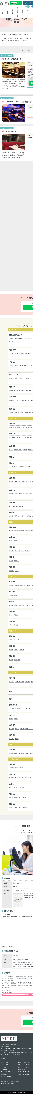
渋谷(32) (11, 341)
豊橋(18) (11, 481)
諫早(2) (22, 728)
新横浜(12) (17, 40)
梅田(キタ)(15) (22, 437)
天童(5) (16, 540)
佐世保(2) (27, 728)
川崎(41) (9, 38)
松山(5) (11, 753)
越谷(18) (28, 353)
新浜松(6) (25, 493)
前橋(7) (22, 412)
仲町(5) (22, 778)
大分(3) (11, 718)
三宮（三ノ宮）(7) (18, 449)
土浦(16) (18, 400)
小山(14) (18, 390)
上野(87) (11, 338)
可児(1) (29, 516)
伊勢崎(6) (27, 412)
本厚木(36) (15, 38)
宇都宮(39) (12, 390)
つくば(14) (23, 400)
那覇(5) (16, 753)
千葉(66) (11, 365)
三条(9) (24, 427)
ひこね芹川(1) (28, 467)
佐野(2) (23, 390)
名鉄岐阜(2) (18, 516)
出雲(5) (16, 615)
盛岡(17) (11, 570)
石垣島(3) (21, 753)
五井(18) (26, 365)
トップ (2, 12)
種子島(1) (28, 708)
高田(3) (27, 778)
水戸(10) (29, 400)
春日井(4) (28, 481)
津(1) (21, 506)
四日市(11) (12, 506)
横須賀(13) (11, 40)
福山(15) (17, 585)
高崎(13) (17, 412)
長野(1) (21, 768)
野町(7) (11, 797)
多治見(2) (11, 516)
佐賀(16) (11, 738)
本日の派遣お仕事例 (6, 1071)
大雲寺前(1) (22, 605)
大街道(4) (21, 649)
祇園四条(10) (12, 427)
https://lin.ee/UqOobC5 (15, 1054)
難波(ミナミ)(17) (13, 437)
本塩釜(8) (21, 530)
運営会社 (22, 12)
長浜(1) (11, 467)
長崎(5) (17, 728)
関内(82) (4, 38)
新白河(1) (27, 550)
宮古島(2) (27, 753)
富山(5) (11, 807)
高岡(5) (16, 807)
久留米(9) (17, 681)
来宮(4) (31, 493)
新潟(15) (11, 778)
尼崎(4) (25, 449)
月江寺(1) (22, 787)
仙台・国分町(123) (14, 530)
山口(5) (16, 595)
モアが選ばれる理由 (17, 12)
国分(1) (19, 708)
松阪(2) (18, 506)
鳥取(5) (11, 625)
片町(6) (16, 797)
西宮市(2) (30, 449)
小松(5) (25, 797)
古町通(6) (17, 778)
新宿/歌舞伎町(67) (19, 338)
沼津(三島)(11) (18, 493)
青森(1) (11, 560)
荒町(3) (21, 807)
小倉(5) (22, 681)
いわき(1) (21, 550)
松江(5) (11, 615)
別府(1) (16, 718)
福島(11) (11, 550)
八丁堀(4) (28, 585)
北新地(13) (29, 437)
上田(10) (11, 768)
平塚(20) (26, 38)
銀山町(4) (22, 585)
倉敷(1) (16, 605)
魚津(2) (25, 807)
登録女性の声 (4, 1074)
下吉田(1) (16, 787)
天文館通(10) (12, 708)
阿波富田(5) (17, 659)
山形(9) (11, 540)
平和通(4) (27, 681)
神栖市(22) (12, 400)
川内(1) (24, 708)
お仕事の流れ (7, 12)
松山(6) (11, 649)
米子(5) (16, 625)
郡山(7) (16, 550)
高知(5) (11, 639)
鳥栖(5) (16, 738)
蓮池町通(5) (17, 639)
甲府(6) (11, 787)
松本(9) (16, 768)
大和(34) (21, 38)
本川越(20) (17, 353)
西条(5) (16, 649)
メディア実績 (4, 1069)
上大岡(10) (24, 40)
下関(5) (11, 595)
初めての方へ (12, 12)
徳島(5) (11, 659)
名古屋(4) (22, 481)
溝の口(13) (5, 40)
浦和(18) (23, 353)
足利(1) (28, 390)
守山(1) (22, 467)
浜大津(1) (16, 467)
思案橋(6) (11, 728)
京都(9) (19, 427)
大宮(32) (11, 353)
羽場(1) (24, 516)
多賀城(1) (27, 530)
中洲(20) (11, 681)
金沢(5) (21, 797)
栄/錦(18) (17, 481)
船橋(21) (21, 365)
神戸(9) (11, 449)
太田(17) (11, 412)
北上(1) (16, 570)
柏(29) (16, 365)
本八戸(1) (16, 560)
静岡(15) (11, 493)
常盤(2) (11, 605)
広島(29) (11, 585)
